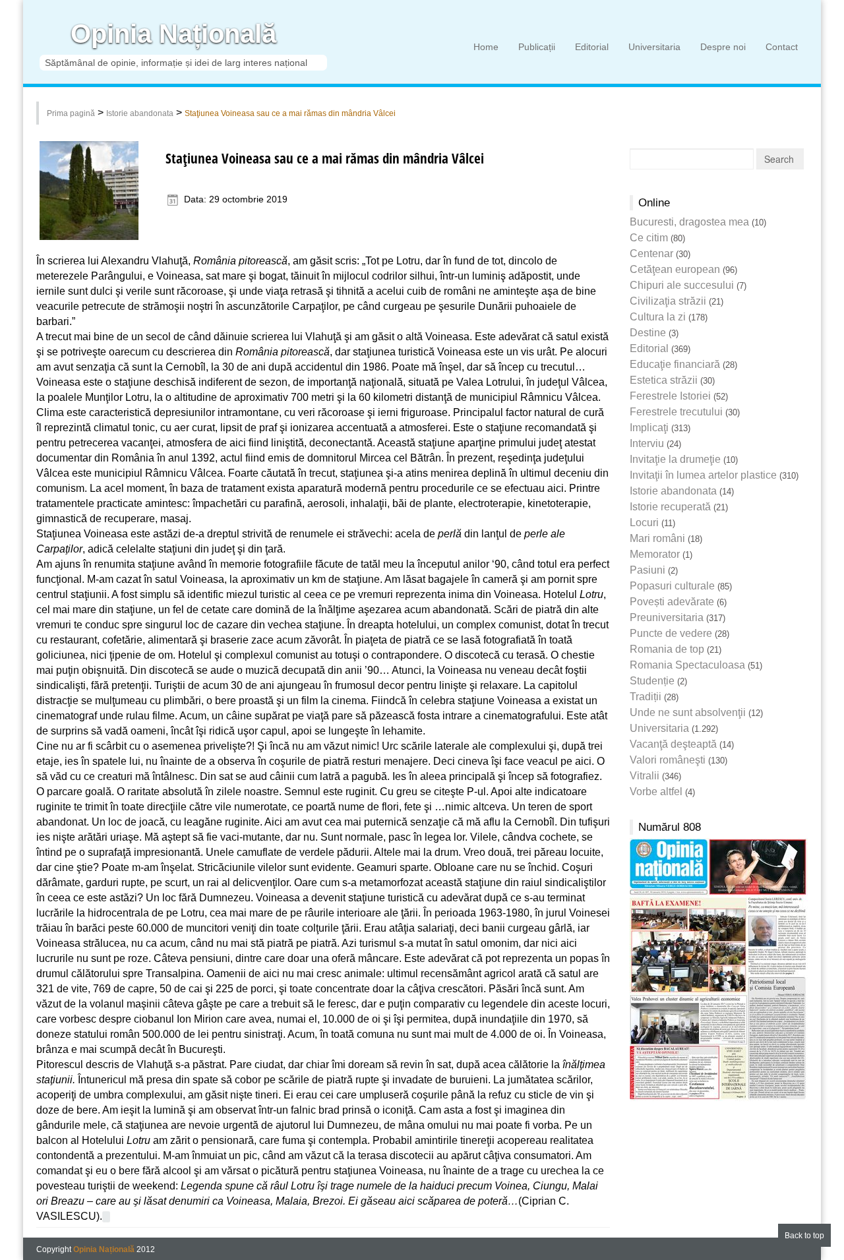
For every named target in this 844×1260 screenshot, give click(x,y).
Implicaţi (649, 427)
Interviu (647, 443)
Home (485, 47)
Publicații (536, 47)
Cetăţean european (675, 269)
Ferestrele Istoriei (670, 396)
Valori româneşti (668, 759)
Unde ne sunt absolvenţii (688, 712)
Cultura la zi (658, 316)
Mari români (657, 538)
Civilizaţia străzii (668, 301)
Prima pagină (71, 113)
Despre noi (723, 47)
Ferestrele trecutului (676, 411)
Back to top (804, 1235)
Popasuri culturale (672, 585)
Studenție (652, 680)
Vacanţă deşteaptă (673, 744)
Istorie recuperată (670, 506)
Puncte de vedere (671, 633)
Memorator (655, 554)
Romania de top (667, 649)
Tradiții (645, 696)
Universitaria (654, 47)
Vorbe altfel (656, 791)
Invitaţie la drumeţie (675, 459)
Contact (782, 47)
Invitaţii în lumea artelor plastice (703, 475)
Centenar (651, 253)
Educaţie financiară (675, 364)
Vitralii (644, 775)
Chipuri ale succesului (682, 285)
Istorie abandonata (139, 113)
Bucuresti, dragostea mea (689, 221)
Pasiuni (647, 570)
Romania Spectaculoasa (687, 665)
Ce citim (649, 237)
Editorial (592, 47)
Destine (648, 332)
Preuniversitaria (667, 617)
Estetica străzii (664, 380)
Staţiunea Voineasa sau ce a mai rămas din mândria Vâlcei (290, 113)
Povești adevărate (672, 601)
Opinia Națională (173, 34)
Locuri (644, 522)
